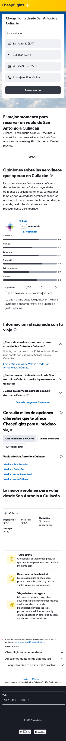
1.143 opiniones (28, 231)
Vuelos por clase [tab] (14, 446)
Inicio (25, 679)
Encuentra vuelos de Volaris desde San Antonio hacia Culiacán (26, 365)
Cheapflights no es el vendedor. (24, 652)
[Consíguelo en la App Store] (40, 732)
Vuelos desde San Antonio (18, 474)
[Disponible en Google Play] (25, 732)
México (35, 679)
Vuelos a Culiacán (14, 469)
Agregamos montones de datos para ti (28, 658)
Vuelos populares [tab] (49, 438)
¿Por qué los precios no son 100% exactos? (30, 665)
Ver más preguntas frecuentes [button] (33, 402)
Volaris (23, 221)
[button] (33, 43)
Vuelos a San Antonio (15, 464)
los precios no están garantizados (29, 642)
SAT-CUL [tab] (33, 157)
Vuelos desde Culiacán (16, 479)
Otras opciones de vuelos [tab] (19, 438)
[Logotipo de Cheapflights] (13, 5)
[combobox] (14, 33)
